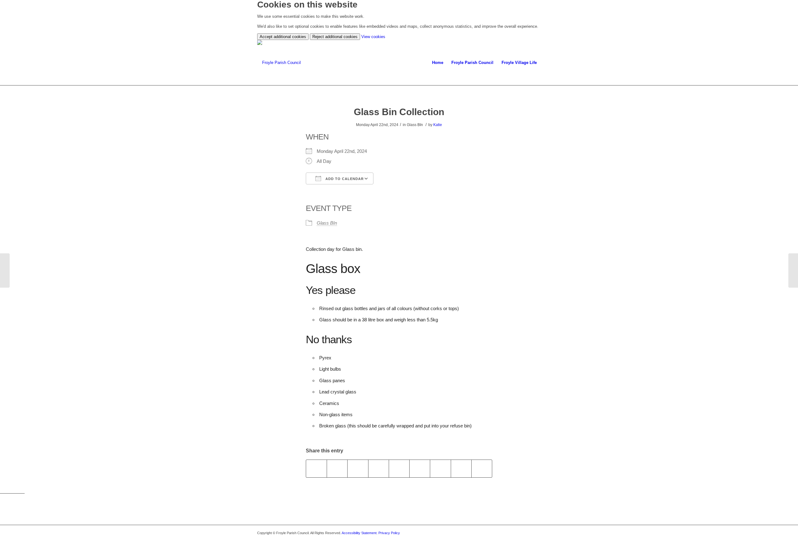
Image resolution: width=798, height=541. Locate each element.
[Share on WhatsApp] (358, 468)
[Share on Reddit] (461, 468)
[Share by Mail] (482, 468)
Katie (437, 125)
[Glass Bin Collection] (5, 270)
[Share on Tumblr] (420, 468)
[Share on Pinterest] (378, 468)
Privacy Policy (389, 533)
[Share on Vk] (440, 468)
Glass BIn (327, 223)
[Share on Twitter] (337, 468)
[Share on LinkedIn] (399, 468)
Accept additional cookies (283, 36)
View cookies (373, 36)
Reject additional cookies (335, 36)
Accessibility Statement (359, 533)
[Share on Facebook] (316, 468)
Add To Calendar (344, 179)
